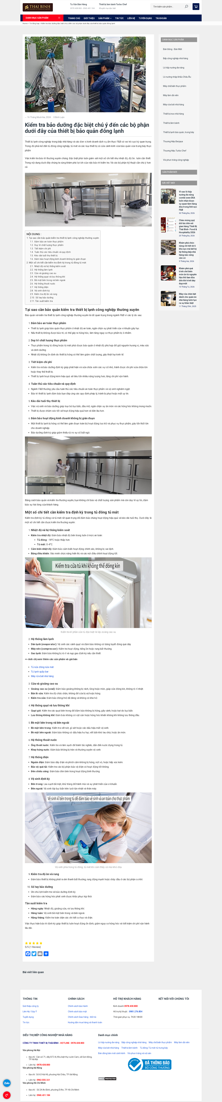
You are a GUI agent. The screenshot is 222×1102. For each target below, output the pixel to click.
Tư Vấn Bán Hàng (78, 4)
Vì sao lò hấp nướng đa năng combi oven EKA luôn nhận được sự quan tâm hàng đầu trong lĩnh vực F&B (188, 311)
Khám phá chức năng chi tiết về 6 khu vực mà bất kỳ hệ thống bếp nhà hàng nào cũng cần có (188, 361)
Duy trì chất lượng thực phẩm (48, 245)
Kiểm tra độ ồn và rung (45, 294)
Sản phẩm (103, 18)
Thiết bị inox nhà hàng (173, 114)
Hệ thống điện (41, 287)
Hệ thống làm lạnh (43, 270)
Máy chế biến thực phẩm (174, 86)
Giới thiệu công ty (31, 1060)
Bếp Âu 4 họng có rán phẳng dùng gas (187, 250)
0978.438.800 (131, 1060)
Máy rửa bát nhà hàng (42, 676)
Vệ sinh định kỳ (42, 290)
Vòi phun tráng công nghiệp (176, 160)
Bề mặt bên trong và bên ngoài (49, 280)
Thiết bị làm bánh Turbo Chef (113, 4)
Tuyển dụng (145, 18)
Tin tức (119, 18)
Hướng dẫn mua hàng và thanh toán (85, 1076)
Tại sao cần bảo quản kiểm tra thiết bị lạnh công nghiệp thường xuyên (64, 238)
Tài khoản (161, 18)
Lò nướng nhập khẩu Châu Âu (177, 77)
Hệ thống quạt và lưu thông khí (49, 277)
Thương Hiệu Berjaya (173, 141)
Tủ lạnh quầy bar (40, 671)
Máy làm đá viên (171, 95)
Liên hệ (131, 18)
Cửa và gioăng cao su (45, 273)
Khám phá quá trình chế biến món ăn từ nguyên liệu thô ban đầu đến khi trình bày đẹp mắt (188, 387)
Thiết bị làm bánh (171, 123)
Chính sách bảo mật (77, 1065)
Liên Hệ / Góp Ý (30, 1065)
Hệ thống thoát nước (44, 283)
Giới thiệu (89, 18)
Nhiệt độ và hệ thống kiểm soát (50, 266)
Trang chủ (74, 18)
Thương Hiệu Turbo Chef (174, 150)
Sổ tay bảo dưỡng (44, 297)
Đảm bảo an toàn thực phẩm (48, 241)
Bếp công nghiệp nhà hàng (175, 58)
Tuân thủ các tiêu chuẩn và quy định (52, 252)
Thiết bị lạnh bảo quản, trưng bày (178, 132)
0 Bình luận (58, 117)
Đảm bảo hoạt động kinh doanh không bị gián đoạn (60, 259)
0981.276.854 (135, 1065)
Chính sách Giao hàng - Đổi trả (82, 1071)
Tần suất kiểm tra (44, 301)
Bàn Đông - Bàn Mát (172, 49)
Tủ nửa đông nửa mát (42, 667)
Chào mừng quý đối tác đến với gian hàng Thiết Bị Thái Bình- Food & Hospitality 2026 (188, 337)
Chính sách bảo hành (78, 1060)
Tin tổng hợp (34, 24)
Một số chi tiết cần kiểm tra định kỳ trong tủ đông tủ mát (57, 262)
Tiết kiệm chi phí (42, 248)
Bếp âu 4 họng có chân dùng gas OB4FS (187, 225)
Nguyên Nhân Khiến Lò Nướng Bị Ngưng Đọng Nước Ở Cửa (121, 980)
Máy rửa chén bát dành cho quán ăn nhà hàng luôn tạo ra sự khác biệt (188, 409)
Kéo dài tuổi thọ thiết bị (46, 255)
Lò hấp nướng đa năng (173, 67)
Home (25, 24)
